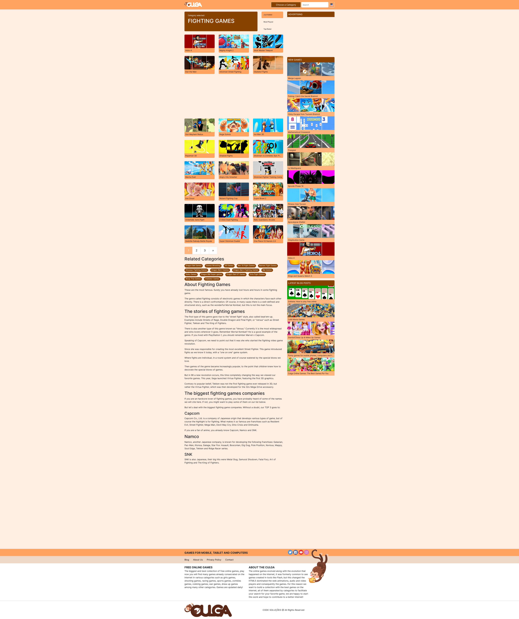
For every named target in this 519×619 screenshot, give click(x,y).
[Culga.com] (193, 4)
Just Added (268, 15)
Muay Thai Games (193, 279)
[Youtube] (301, 552)
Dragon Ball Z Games (220, 270)
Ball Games (267, 270)
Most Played (268, 22)
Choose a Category (286, 4)
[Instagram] (306, 552)
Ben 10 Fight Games (246, 265)
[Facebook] (295, 552)
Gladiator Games (212, 279)
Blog (186, 559)
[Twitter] (290, 552)
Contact (229, 559)
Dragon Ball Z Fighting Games (245, 270)
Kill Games (229, 265)
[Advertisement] (233, 96)
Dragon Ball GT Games (236, 274)
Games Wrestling (213, 265)
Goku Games (191, 274)
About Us (198, 559)
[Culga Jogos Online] (208, 609)
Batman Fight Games (268, 265)
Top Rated (267, 29)
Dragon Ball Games (194, 265)
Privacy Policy (214, 559)
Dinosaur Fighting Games (196, 270)
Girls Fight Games (257, 274)
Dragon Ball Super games (211, 274)
